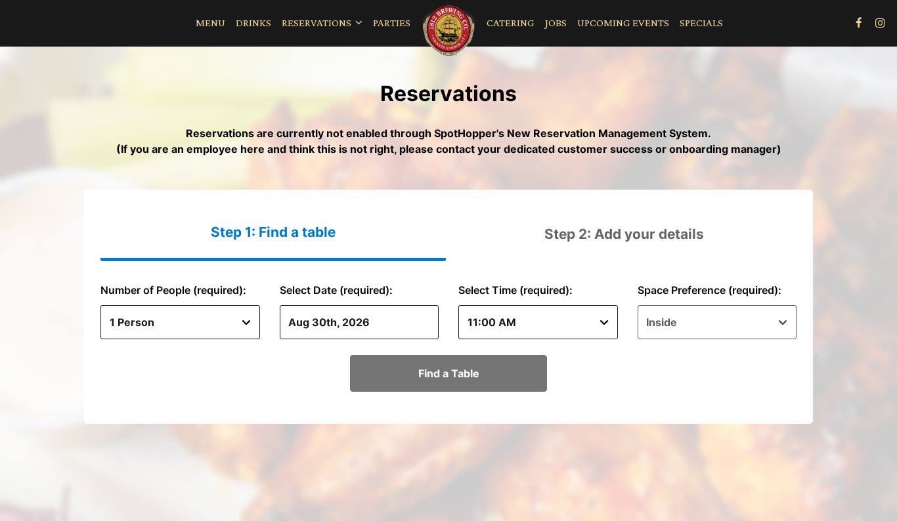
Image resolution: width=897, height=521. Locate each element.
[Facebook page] (858, 22)
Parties (391, 22)
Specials (701, 22)
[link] (448, 31)
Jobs (556, 22)
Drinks (253, 22)
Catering (511, 22)
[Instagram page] (879, 22)
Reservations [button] (317, 22)
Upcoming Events (623, 22)
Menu (210, 22)
